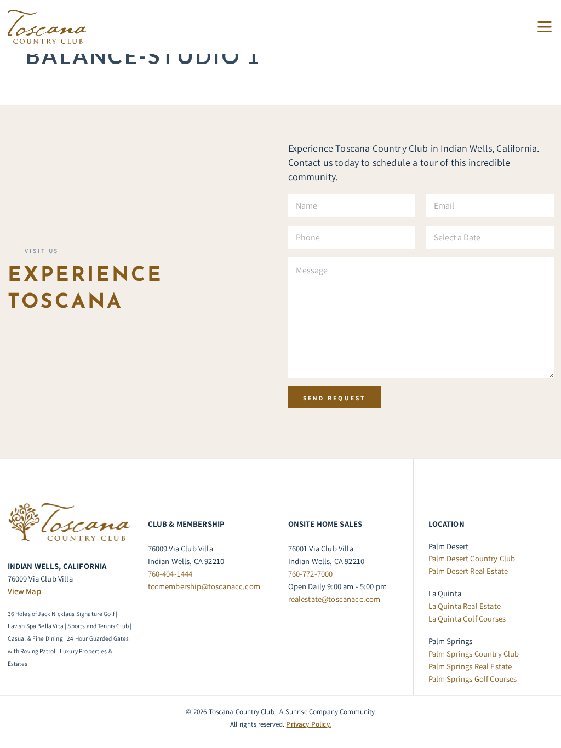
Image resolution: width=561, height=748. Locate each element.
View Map (24, 591)
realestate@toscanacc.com (334, 599)
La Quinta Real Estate (464, 606)
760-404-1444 (170, 573)
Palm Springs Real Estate (470, 666)
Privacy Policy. (308, 724)
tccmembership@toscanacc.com (204, 586)
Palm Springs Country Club (473, 653)
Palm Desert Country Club (472, 558)
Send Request (334, 398)
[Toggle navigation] (540, 27)
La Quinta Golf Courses (467, 618)
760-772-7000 (310, 573)
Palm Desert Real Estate (468, 571)
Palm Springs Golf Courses (472, 679)
